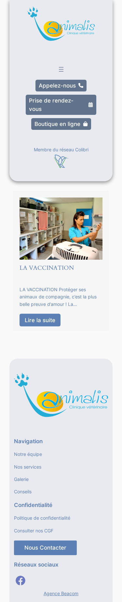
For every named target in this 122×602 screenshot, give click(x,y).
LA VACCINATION (47, 268)
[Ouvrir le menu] (61, 69)
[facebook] (20, 580)
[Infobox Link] (61, 158)
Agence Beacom (61, 593)
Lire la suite (40, 320)
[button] (61, 85)
